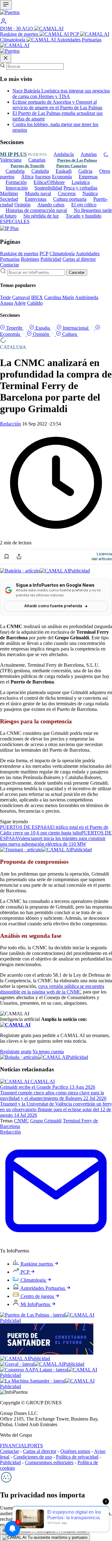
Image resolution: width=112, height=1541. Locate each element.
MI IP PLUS (13, 154)
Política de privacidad (77, 1456)
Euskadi (64, 171)
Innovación (17, 187)
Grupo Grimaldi (46, 1120)
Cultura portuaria (69, 199)
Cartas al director (79, 259)
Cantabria (15, 171)
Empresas (88, 176)
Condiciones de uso (32, 1456)
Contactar (9, 264)
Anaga (6, 303)
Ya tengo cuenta (48, 1051)
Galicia (85, 171)
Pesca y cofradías (80, 187)
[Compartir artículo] (19, 556)
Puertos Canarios (71, 165)
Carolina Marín (59, 297)
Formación (16, 182)
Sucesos (43, 176)
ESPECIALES (15, 221)
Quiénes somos (75, 1451)
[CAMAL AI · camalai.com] (15, 1024)
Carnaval (21, 297)
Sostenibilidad (48, 187)
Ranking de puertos (20, 34)
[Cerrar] (5, 58)
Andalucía (64, 154)
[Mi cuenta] (3, 23)
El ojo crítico (83, 204)
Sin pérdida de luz (41, 215)
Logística (81, 182)
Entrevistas (35, 199)
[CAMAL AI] (48, 28)
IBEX (37, 297)
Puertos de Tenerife (27, 165)
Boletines (30, 259)
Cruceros (67, 193)
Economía (62, 176)
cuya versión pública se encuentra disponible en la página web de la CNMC (52, 989)
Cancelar (77, 272)
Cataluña (40, 171)
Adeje (20, 303)
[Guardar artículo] (6, 556)
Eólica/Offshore (49, 182)
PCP (75, 34)
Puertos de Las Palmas (77, 160)
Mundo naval (38, 193)
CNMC (21, 1120)
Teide (5, 297)
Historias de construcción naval (36, 210)
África (27, 176)
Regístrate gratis (15, 1051)
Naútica (90, 193)
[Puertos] (10, 51)
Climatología (13, 39)
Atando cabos (50, 204)
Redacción (10, 423)
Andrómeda (86, 297)
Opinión (22, 204)
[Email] (56, 1245)
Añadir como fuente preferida (53, 606)
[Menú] (6, 5)
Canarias (36, 159)
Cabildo (35, 303)
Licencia (101, 556)
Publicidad (50, 259)
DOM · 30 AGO (17, 28)
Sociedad (9, 199)
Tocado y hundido (83, 215)
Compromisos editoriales (49, 1462)
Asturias (89, 154)
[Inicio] (56, 14)
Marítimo (9, 193)
